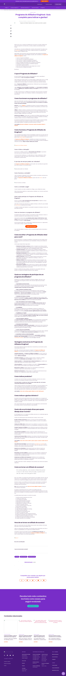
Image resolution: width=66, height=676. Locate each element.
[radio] (30, 549)
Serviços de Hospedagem (36, 654)
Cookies (5, 665)
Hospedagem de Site (36, 655)
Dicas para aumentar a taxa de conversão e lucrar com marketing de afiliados (55, 636)
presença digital (22, 137)
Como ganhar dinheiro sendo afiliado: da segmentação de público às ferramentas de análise (40, 636)
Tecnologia (23, 668)
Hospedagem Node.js (36, 658)
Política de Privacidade (7, 663)
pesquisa (17, 50)
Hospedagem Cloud (35, 659)
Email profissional (44, 659)
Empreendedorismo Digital (26, 654)
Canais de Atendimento (55, 667)
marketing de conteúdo (18, 337)
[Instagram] (4, 655)
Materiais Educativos (55, 654)
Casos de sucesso (7, 634)
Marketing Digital (23, 556)
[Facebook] (13, 655)
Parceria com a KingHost (45, 663)
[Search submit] (61, 7)
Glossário (23, 663)
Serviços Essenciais (45, 654)
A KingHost (53, 659)
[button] (7, 7)
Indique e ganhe (33, 12)
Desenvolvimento (24, 669)
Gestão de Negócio (25, 658)
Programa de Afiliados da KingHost (23, 163)
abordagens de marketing (39, 443)
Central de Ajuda (54, 665)
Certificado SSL (44, 658)
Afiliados (17, 556)
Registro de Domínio (45, 655)
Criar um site (24, 660)
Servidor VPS (34, 663)
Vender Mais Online (32, 556)
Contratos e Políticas (7, 661)
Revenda (43, 664)
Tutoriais (23, 665)
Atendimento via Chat (55, 670)
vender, (40, 177)
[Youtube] (10, 655)
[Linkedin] (7, 655)
